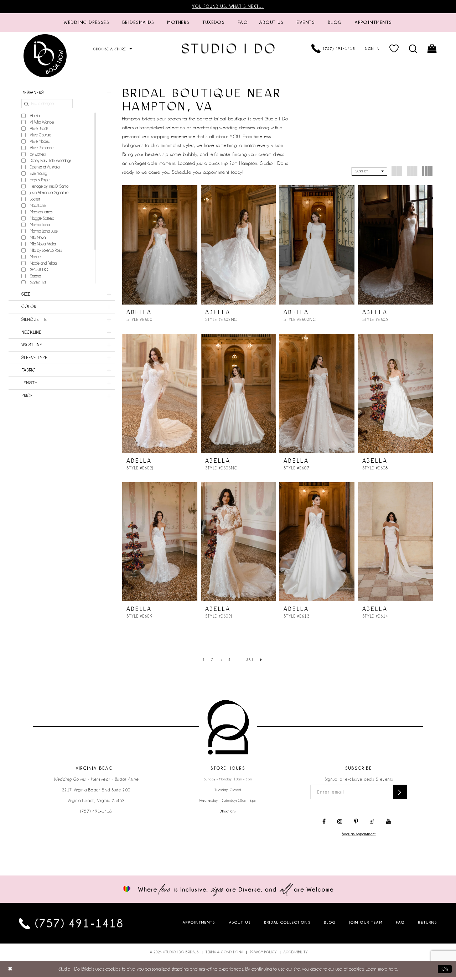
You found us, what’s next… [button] (228, 6)
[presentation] (159, 245)
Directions (228, 811)
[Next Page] (261, 659)
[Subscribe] (400, 792)
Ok (444, 969)
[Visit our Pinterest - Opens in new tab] (356, 821)
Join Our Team (366, 922)
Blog (330, 922)
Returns (427, 922)
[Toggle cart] (432, 48)
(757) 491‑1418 (96, 811)
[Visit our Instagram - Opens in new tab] (340, 821)
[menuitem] (86, 22)
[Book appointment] (45, 56)
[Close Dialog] (10, 969)
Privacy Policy (263, 952)
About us (240, 922)
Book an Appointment (359, 834)
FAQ (400, 922)
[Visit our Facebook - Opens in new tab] (324, 821)
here (393, 969)
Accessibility (296, 952)
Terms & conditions (224, 952)
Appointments (199, 922)
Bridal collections (287, 922)
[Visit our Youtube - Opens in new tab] (389, 821)
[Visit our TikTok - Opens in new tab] (372, 821)
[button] (394, 48)
